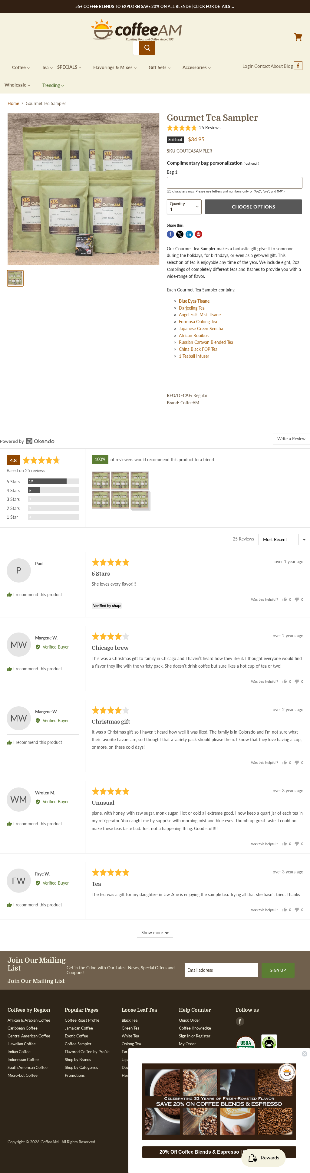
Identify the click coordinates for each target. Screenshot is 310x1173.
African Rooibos (194, 335)
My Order (187, 1043)
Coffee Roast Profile (82, 1020)
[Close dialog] (305, 1054)
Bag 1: (173, 172)
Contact (262, 66)
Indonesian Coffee (23, 1059)
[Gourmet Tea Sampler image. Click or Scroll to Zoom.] (84, 189)
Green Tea (130, 1028)
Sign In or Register (194, 1035)
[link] (219, 1101)
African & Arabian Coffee (29, 1020)
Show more (152, 932)
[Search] (147, 48)
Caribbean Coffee (23, 1028)
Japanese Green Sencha (201, 328)
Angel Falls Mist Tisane (200, 314)
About (277, 66)
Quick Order (189, 1020)
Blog (288, 66)
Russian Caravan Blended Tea (206, 342)
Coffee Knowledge (195, 1028)
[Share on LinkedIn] (189, 234)
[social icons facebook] (298, 66)
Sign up (278, 970)
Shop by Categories (81, 1067)
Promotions (75, 1075)
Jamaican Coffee (79, 1028)
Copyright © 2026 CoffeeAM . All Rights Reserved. (52, 1142)
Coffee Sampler (78, 1043)
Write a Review (291, 438)
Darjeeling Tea (192, 307)
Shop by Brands (78, 1059)
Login (247, 66)
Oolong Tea (131, 1043)
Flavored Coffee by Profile (87, 1051)
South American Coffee (28, 1067)
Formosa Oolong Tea (198, 321)
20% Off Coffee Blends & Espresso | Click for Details (219, 1152)
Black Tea (129, 1020)
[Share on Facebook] (170, 234)
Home (13, 103)
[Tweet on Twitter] (179, 234)
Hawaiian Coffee (22, 1043)
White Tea (130, 1035)
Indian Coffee (19, 1051)
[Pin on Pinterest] (198, 234)
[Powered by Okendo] (27, 441)
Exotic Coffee (76, 1035)
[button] (194, 127)
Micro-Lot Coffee (23, 1075)
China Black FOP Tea (198, 349)
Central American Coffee (29, 1035)
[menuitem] (17, 66)
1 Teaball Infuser (194, 356)
